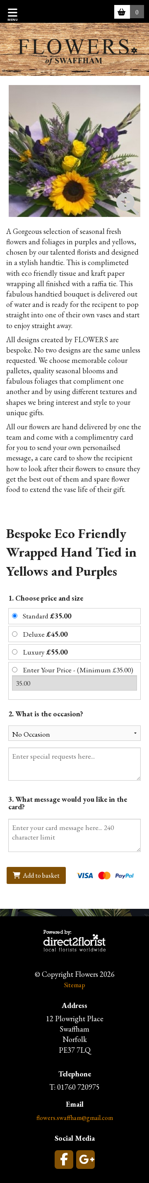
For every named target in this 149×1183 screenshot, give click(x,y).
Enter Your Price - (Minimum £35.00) (78, 669)
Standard (47, 616)
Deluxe (45, 634)
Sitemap (74, 985)
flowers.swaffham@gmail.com (74, 1117)
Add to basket (41, 875)
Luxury (45, 652)
